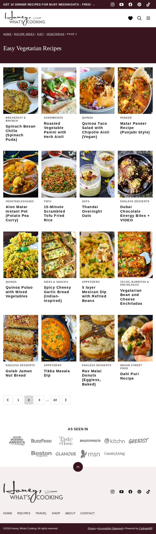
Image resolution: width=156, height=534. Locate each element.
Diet (40, 34)
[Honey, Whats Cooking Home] (25, 18)
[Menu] (148, 18)
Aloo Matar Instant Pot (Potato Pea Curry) (17, 213)
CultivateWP (145, 528)
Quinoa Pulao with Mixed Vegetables (19, 291)
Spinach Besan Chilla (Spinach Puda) (21, 133)
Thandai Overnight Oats (92, 211)
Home (7, 34)
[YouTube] (121, 4)
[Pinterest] (139, 4)
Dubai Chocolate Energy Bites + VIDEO (135, 213)
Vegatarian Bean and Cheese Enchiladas (131, 297)
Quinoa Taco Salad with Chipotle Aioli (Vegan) (95, 130)
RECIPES (23, 513)
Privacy (92, 528)
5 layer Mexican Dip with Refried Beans (94, 294)
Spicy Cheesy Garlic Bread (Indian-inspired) (57, 294)
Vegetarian (55, 34)
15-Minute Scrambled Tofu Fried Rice (54, 213)
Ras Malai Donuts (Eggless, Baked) (92, 377)
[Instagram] (112, 4)
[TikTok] (148, 4)
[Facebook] (130, 4)
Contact (87, 513)
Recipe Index (24, 34)
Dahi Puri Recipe (129, 376)
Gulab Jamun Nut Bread (19, 373)
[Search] (139, 18)
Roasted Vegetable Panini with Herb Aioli (55, 130)
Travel (41, 513)
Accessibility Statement (110, 528)
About (70, 513)
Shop (56, 513)
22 (55, 400)
